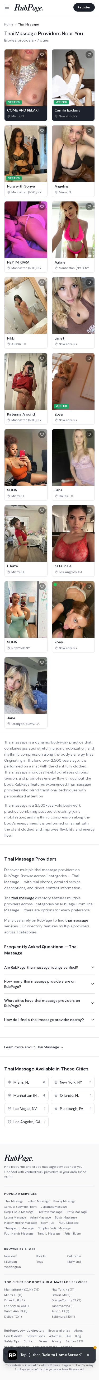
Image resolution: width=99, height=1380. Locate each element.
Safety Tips (12, 1341)
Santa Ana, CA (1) (15, 1311)
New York (10, 1256)
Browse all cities (59, 1330)
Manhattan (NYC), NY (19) (21, 1289)
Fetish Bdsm (72, 1233)
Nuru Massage (68, 1223)
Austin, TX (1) (60, 1311)
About (78, 1330)
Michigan (10, 1261)
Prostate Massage (49, 1212)
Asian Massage (40, 1217)
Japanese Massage (54, 1207)
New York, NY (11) (63, 1289)
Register (84, 7)
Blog (78, 1336)
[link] (26, 116)
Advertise (55, 1336)
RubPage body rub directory (24, 1330)
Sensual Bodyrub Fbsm (20, 1207)
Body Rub (47, 1223)
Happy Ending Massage (20, 1223)
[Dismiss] (88, 1355)
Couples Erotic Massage (54, 1228)
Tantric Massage (48, 1233)
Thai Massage (13, 1201)
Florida (41, 1256)
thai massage (22, 898)
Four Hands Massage (18, 1233)
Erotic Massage (76, 1212)
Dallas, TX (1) (13, 1316)
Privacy (56, 1341)
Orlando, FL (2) (14, 1300)
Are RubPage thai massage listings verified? (41, 967)
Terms (43, 1341)
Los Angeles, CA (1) (16, 1306)
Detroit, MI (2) (61, 1295)
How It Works (13, 1336)
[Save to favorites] (42, 54)
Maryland (74, 1261)
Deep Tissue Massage (18, 1212)
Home (8, 24)
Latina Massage (15, 1217)
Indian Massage (38, 1201)
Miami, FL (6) (13, 1295)
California (74, 1256)
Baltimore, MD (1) (63, 1316)
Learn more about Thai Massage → (34, 1047)
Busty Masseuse (66, 1217)
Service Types (36, 1336)
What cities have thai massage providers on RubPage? (42, 1003)
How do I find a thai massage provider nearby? (44, 1019)
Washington (12, 1267)
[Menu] (7, 7)
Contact (29, 1341)
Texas (39, 1261)
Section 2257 (74, 1341)
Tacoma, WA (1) (62, 1306)
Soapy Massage (64, 1201)
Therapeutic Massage (19, 1228)
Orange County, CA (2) (67, 1300)
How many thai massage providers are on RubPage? (40, 984)
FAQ (68, 1336)
